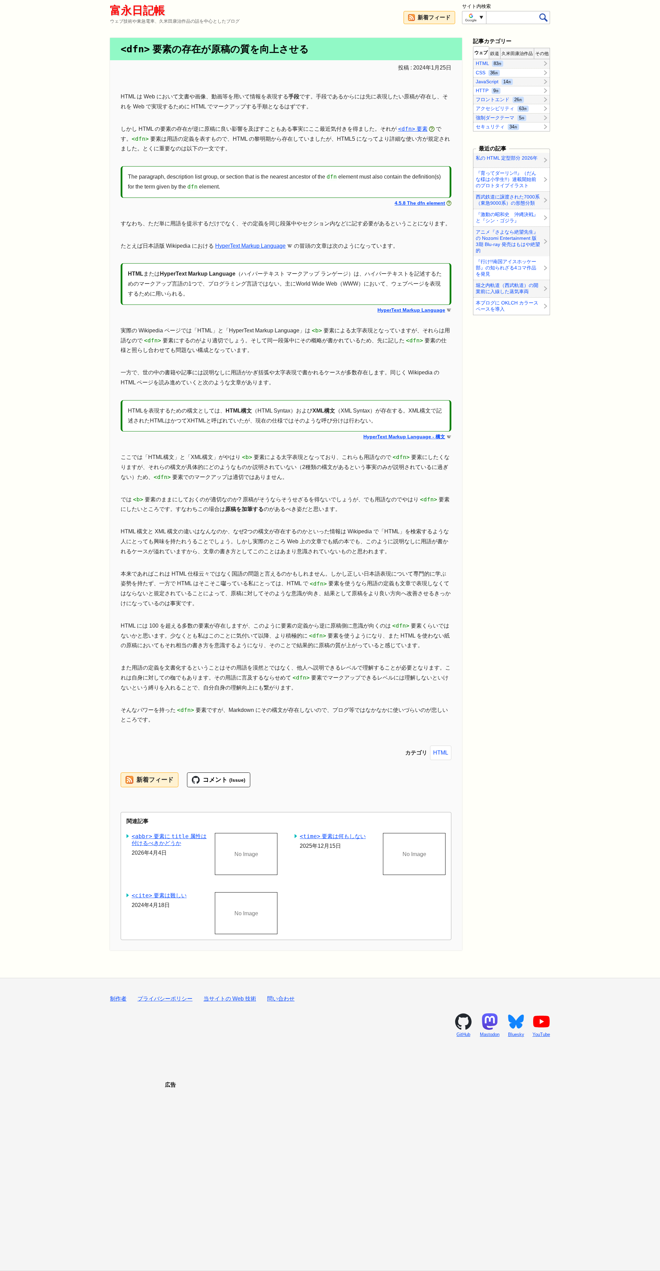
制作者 (118, 999)
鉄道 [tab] (494, 53)
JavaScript (493, 81)
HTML (440, 753)
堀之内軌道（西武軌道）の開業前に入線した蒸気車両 (507, 288)
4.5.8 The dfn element (420, 203)
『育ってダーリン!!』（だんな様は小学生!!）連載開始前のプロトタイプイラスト (506, 179)
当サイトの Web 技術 (230, 999)
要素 (413, 129)
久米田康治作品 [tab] (517, 53)
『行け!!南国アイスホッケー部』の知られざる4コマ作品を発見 (506, 268)
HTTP (487, 90)
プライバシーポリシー (165, 999)
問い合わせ (281, 999)
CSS (487, 72)
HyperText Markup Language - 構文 (404, 436)
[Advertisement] (330, 1170)
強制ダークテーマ (500, 117)
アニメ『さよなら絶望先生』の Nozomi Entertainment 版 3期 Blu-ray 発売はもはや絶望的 (508, 241)
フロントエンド (499, 99)
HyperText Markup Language (250, 246)
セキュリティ (496, 126)
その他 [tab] (542, 53)
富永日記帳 (137, 10)
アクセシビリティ (501, 108)
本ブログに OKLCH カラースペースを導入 (507, 306)
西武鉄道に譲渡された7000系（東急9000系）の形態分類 (508, 200)
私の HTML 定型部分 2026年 (507, 158)
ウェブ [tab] (481, 52)
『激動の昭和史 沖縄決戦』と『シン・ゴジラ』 (507, 217)
